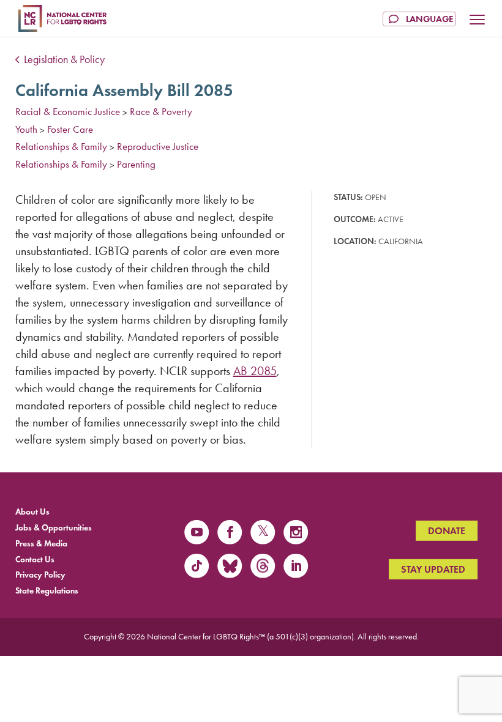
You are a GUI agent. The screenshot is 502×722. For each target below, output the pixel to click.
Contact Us (34, 559)
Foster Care (70, 129)
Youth (26, 129)
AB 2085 (255, 370)
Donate (446, 530)
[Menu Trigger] (477, 20)
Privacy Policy (40, 575)
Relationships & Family (61, 146)
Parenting (136, 164)
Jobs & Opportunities (53, 528)
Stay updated (433, 569)
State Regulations (46, 591)
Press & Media (41, 543)
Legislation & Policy (63, 59)
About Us (32, 512)
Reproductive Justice (157, 146)
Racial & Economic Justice (67, 111)
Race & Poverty (161, 111)
